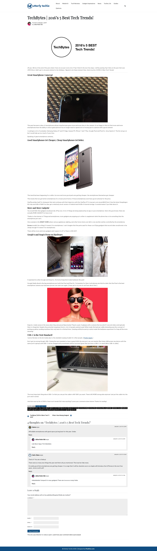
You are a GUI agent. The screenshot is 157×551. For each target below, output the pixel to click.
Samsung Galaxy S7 (60, 409)
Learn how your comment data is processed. (67, 535)
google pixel (92, 408)
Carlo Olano (36, 455)
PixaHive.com (90, 549)
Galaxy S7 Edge (73, 408)
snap (68, 409)
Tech (37, 406)
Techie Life (107, 3)
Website (29, 526)
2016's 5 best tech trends (38, 408)
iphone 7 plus (117, 408)
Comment (30, 498)
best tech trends (56, 408)
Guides (116, 3)
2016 (29, 408)
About (58, 3)
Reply (30, 435)
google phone (83, 408)
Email (29, 522)
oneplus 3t (44, 409)
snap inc (73, 409)
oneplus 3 (36, 409)
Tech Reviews (75, 3)
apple (48, 408)
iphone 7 (110, 408)
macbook (124, 408)
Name (29, 518)
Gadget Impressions (88, 3)
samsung (50, 409)
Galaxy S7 (65, 408)
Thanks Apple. (88, 338)
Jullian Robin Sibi (38, 24)
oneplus (30, 409)
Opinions (58, 8)
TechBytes (43, 406)
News (99, 3)
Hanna (34, 427)
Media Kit (65, 3)
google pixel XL (101, 408)
